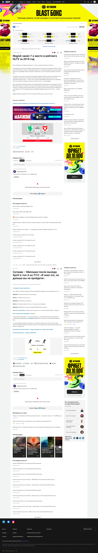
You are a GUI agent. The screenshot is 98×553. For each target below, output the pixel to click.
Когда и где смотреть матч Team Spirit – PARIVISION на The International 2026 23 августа (34, 479)
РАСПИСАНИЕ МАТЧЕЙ (17, 23)
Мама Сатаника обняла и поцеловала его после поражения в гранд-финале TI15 (32, 421)
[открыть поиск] (85, 1)
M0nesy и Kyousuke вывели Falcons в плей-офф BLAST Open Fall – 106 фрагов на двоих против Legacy (74, 63)
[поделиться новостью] (61, 52)
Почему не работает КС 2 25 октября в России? (24, 256)
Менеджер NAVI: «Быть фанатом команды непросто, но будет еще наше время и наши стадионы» (74, 313)
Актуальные (28, 160)
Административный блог (18, 536)
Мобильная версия (88, 529)
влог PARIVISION (20, 359)
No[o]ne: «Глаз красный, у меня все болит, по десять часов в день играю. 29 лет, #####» (74, 279)
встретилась (21, 310)
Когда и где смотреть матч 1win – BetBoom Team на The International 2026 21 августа (33, 511)
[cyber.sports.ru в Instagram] (13, 522)
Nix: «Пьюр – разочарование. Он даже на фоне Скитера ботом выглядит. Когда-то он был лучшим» (74, 272)
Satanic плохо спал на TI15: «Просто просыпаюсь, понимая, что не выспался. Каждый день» (73, 287)
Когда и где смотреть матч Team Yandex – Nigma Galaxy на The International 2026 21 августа (34, 506)
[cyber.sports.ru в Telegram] (4, 522)
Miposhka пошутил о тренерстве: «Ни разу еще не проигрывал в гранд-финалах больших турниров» (36, 427)
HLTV (18, 148)
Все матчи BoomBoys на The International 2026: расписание (27, 490)
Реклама (14, 532)
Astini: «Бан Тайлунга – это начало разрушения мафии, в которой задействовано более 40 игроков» (72, 329)
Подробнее (32, 545)
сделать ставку (37, 352)
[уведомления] (88, 1)
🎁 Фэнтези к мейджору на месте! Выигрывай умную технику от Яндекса (30, 217)
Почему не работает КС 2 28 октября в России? (24, 240)
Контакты (4, 536)
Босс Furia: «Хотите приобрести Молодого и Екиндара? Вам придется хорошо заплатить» (74, 71)
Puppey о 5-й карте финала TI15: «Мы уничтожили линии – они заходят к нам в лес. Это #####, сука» (37, 415)
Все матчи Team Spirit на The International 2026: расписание (27, 468)
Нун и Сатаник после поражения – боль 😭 (24, 313)
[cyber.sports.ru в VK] (8, 522)
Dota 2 (17, 264)
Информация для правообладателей (35, 536)
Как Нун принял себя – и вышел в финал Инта (24, 332)
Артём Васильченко (23, 357)
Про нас (4, 529)
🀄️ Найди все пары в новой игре (21, 288)
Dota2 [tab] (18, 26)
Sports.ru (5, 544)
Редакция (4, 532)
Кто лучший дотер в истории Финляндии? (72, 403)
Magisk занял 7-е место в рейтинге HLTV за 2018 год (31, 48)
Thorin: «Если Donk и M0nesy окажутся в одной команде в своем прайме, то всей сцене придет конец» (73, 97)
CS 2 (16, 48)
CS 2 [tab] (14, 26)
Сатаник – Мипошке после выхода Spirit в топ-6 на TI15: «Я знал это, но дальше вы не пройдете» (39, 264)
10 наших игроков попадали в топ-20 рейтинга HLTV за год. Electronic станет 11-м (34, 103)
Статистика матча (25, 43)
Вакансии (15, 529)
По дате (15, 160)
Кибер (14, 48)
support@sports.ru (25, 541)
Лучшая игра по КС (21, 171)
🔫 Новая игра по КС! (69, 114)
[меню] (12, 2)
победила (31, 318)
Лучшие (22, 160)
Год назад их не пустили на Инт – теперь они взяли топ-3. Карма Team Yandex (33, 329)
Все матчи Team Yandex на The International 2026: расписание (27, 474)
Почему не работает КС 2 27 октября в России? (24, 245)
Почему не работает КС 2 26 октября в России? (24, 251)
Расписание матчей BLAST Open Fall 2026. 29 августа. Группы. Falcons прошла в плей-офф (74, 55)
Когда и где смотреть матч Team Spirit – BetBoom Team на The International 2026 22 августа (34, 495)
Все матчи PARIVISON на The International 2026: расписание (27, 463)
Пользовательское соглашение (34, 532)
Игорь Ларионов (22, 146)
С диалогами (57, 160)
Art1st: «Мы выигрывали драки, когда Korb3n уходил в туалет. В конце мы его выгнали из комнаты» (74, 346)
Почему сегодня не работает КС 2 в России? (23, 234)
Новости (19, 48)
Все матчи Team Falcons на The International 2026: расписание (27, 501)
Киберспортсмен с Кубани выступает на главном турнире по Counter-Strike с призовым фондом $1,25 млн (37, 223)
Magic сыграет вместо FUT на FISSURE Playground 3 (73, 89)
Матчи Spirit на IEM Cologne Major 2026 (22, 211)
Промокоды (49, 529)
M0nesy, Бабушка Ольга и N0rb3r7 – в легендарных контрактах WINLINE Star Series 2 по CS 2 (35, 229)
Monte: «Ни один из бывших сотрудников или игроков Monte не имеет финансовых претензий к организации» (74, 121)
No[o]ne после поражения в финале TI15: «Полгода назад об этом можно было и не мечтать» (74, 304)
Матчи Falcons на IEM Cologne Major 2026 (23, 206)
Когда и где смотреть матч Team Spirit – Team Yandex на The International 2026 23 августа (34, 485)
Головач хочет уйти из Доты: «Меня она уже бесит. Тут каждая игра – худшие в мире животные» (74, 338)
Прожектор (29, 529)
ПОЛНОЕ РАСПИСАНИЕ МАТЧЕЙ (49, 46)
